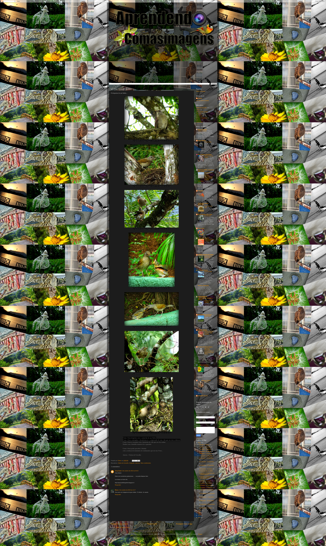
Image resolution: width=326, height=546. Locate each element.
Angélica (206, 366)
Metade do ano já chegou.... (208, 156)
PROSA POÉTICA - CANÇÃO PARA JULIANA (209, 333)
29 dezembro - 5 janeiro (206, 508)
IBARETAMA (207, 316)
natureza (137, 463)
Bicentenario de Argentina (208, 301)
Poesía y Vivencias (203, 285)
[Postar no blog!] (134, 461)
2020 (199, 517)
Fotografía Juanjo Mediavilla (203, 204)
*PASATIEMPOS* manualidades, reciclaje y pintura (205, 298)
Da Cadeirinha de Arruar (205, 314)
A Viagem (200, 190)
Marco (117, 490)
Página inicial (152, 524)
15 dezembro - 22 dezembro (207, 504)
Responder (118, 485)
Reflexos (206, 381)
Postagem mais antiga (184, 524)
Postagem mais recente (119, 524)
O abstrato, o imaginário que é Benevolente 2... (206, 477)
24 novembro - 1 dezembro (206, 497)
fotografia (131, 463)
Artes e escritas (202, 129)
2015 (199, 513)
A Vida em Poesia (203, 270)
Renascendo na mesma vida (208, 257)
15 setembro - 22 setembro (206, 461)
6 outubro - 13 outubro (205, 481)
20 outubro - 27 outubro (205, 485)
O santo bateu (208, 142)
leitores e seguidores (201, 118)
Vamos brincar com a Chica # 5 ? (209, 240)
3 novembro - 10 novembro (206, 489)
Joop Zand (118, 470)
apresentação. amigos (202, 111)
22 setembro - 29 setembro (206, 465)
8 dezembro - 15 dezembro (206, 500)
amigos (198, 109)
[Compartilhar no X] (136, 461)
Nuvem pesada (208, 271)
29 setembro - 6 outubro (206, 469)
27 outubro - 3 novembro (206, 487)
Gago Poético (202, 140)
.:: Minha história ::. (203, 365)
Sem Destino (207, 215)
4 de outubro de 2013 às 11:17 (127, 490)
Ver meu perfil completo (202, 100)
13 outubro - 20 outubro (205, 483)
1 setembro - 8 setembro (206, 455)
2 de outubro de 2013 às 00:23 (130, 470)
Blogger (200, 534)
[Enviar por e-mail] (133, 461)
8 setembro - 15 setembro (206, 458)
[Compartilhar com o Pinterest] (139, 461)
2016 (199, 515)
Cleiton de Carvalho (123, 463)
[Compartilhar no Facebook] (137, 461)
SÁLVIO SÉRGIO (202, 330)
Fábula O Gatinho (202, 130)
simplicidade (199, 122)
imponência (199, 116)
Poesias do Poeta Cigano (205, 347)
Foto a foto (201, 228)
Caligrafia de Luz (203, 395)
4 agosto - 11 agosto (205, 447)
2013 (199, 442)
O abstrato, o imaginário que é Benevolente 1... (206, 473)
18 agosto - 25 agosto (205, 451)
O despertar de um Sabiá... (206, 471)
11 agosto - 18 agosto (205, 449)
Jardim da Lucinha (203, 238)
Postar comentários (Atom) (122, 527)
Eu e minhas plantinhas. (205, 154)
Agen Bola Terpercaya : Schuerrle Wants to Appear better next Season (209, 351)
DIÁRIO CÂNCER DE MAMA (205, 254)
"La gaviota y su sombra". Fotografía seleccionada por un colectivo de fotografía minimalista (205, 177)
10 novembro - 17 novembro (207, 493)
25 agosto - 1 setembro (205, 453)
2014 (199, 510)
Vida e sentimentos (146, 463)
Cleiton (200, 98)
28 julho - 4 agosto (204, 444)
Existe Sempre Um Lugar (205, 214)
